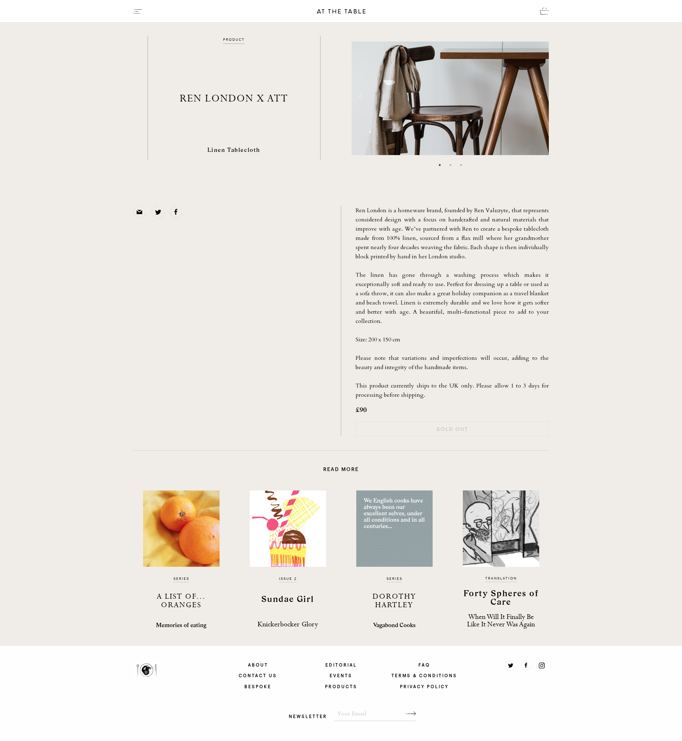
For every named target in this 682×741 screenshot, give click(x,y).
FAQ (424, 664)
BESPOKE (257, 686)
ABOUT (258, 664)
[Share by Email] (140, 211)
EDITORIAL (341, 664)
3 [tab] (461, 165)
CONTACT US (258, 675)
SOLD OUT (452, 428)
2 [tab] (450, 165)
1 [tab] (439, 165)
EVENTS (341, 675)
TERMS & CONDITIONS (424, 675)
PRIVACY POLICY (424, 686)
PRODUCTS (341, 686)
